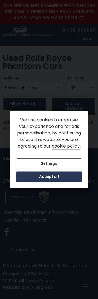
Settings (49, 163)
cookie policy (66, 146)
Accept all (49, 176)
